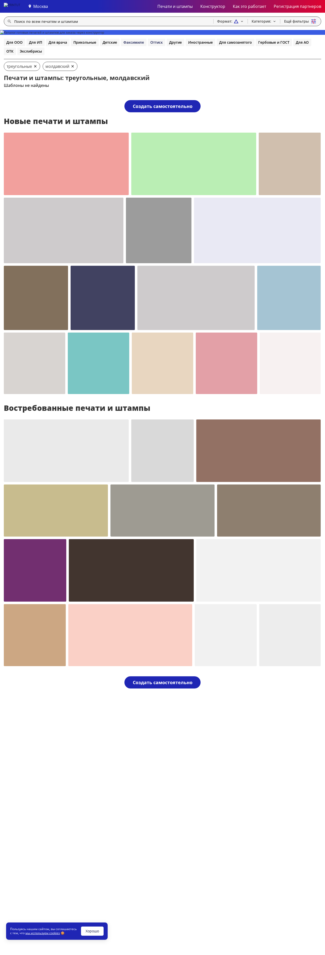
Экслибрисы (31, 51)
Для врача (57, 42)
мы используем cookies (42, 933)
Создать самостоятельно (162, 106)
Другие (175, 42)
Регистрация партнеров (297, 6)
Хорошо (92, 931)
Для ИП (35, 42)
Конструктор (212, 6)
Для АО (302, 42)
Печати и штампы (175, 6)
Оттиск (156, 42)
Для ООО (14, 42)
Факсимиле (133, 42)
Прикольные (84, 42)
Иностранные (200, 42)
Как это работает (249, 6)
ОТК (9, 51)
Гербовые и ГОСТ (273, 42)
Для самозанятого (235, 42)
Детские (110, 42)
